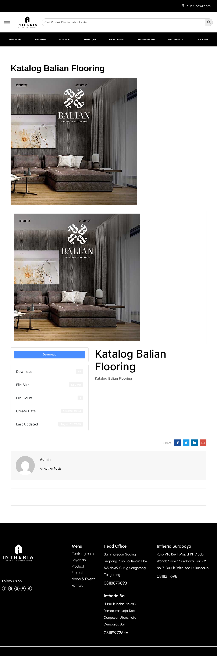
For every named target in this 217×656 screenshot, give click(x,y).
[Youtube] (23, 588)
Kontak (77, 585)
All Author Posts (50, 468)
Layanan (79, 560)
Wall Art (203, 39)
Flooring (40, 39)
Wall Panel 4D (176, 39)
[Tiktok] (29, 588)
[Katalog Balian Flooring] (177, 442)
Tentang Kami (83, 553)
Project (77, 572)
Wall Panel (15, 39)
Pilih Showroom (198, 6)
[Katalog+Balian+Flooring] (186, 442)
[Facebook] (10, 588)
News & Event (83, 579)
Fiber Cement (117, 39)
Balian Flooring (107, 388)
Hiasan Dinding (146, 39)
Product (78, 566)
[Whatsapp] (4, 588)
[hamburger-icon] (7, 22)
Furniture (90, 39)
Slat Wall (65, 39)
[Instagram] (16, 588)
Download (49, 354)
